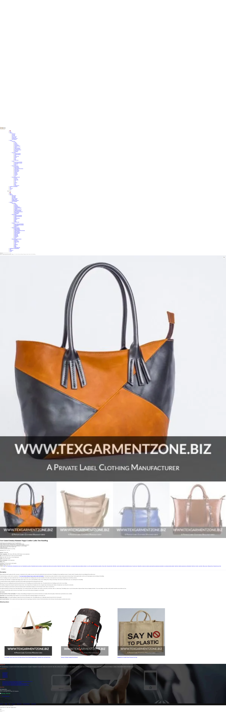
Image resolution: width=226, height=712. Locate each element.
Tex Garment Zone (5, 666)
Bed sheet (15, 239)
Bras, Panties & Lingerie (17, 149)
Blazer (15, 159)
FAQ (10, 187)
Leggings (15, 208)
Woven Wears (14, 152)
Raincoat (15, 157)
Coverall (15, 175)
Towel (15, 180)
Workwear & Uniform (15, 165)
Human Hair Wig (16, 185)
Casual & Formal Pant (17, 154)
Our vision (13, 134)
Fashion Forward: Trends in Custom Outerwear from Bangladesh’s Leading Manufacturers (17, 681)
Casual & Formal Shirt (17, 153)
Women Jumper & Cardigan (19, 224)
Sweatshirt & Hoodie (17, 207)
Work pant (15, 172)
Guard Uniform (16, 171)
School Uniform (16, 166)
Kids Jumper (16, 163)
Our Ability (13, 135)
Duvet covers (16, 240)
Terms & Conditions (26, 703)
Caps (15, 181)
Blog (10, 703)
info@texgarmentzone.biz (6, 696)
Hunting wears (16, 150)
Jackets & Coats (16, 156)
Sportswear (15, 144)
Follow (7, 672)
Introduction (13, 133)
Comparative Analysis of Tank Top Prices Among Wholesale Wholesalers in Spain (16, 683)
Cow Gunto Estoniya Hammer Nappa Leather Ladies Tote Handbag (31, 576)
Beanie (15, 164)
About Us (11, 132)
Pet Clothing (16, 151)
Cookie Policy (33, 703)
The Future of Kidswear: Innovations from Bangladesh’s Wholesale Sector (14, 684)
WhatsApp (8, 693)
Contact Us (11, 188)
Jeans (15, 158)
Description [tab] (3, 569)
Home (10, 131)
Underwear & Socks (17, 148)
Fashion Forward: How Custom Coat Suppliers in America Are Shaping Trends (15, 685)
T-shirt (15, 142)
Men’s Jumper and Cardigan (19, 223)
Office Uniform (16, 169)
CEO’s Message (14, 139)
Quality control (14, 137)
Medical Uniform (16, 167)
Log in (10, 189)
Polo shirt (15, 143)
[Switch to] (10, 192)
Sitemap (6, 703)
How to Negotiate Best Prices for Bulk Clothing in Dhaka (12, 682)
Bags (15, 183)
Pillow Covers (16, 179)
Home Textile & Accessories (6, 254)
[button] (224, 257)
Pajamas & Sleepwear (17, 147)
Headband (15, 182)
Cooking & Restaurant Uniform (18, 168)
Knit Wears (13, 141)
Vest (15, 176)
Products (11, 140)
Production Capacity (15, 138)
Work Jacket (16, 174)
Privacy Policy (19, 703)
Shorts (15, 155)
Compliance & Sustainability (14, 186)
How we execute (14, 136)
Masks (15, 184)
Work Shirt (15, 173)
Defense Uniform (16, 170)
